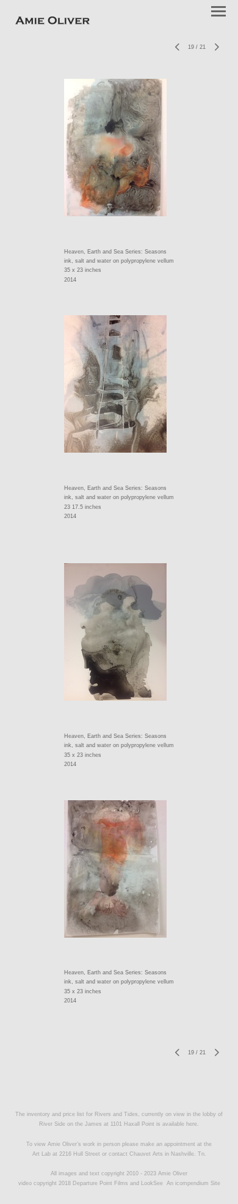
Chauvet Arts (147, 1154)
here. (192, 1124)
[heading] (52, 22)
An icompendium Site (193, 1183)
